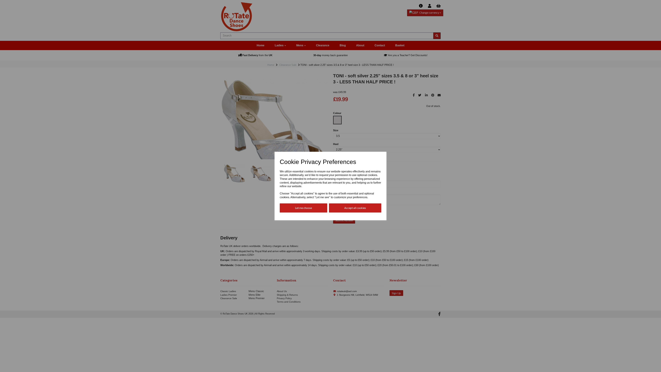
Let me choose (303, 207)
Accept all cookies (355, 207)
